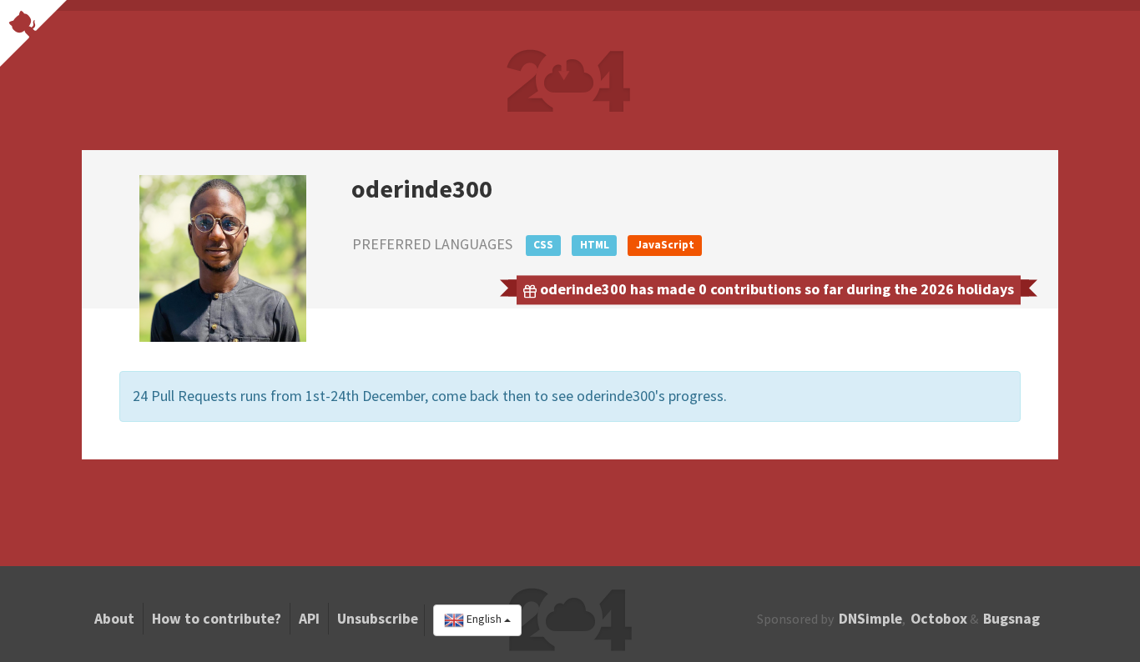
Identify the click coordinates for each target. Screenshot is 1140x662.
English (484, 619)
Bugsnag (1011, 618)
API (309, 618)
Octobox (938, 618)
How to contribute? (216, 618)
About (114, 618)
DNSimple (870, 618)
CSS (543, 245)
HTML (594, 245)
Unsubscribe (377, 618)
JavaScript (665, 245)
